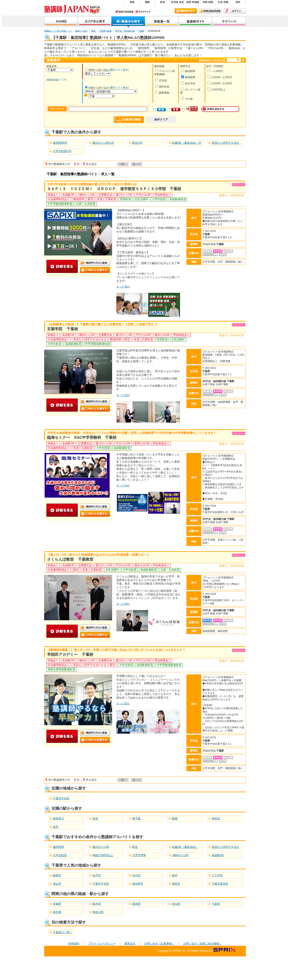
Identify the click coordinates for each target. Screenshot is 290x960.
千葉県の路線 (105, 31)
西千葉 (136, 818)
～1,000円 (217, 71)
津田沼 (216, 818)
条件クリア (161, 119)
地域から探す (94, 22)
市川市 (136, 875)
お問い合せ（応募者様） (159, 943)
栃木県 (97, 903)
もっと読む (123, 286)
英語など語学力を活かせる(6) (230, 142)
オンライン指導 (190, 91)
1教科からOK (180, 855)
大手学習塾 (139, 855)
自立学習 (190, 83)
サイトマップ (143, 11)
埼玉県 (176, 903)
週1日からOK (101, 847)
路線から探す (81, 31)
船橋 (174, 818)
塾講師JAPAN (61, 22)
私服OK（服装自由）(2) (186, 142)
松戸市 (97, 875)
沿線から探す (128, 22)
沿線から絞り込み (98, 87)
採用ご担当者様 (125, 11)
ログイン (235, 10)
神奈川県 (98, 912)
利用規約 (73, 943)
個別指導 (190, 71)
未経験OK (218, 855)
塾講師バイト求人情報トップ (58, 31)
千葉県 (216, 903)
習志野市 (137, 883)
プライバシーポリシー (102, 943)
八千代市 (217, 875)
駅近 (135, 847)
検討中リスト (186, 10)
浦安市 (176, 883)
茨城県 (57, 903)
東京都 (57, 912)
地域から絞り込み (98, 70)
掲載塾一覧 (162, 22)
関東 (93, 31)
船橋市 (57, 875)
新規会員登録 (210, 10)
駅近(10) (137, 142)
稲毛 (95, 818)
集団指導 (190, 77)
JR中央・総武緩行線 (125, 31)
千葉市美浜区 (220, 883)
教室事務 (164, 93)
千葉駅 (141, 31)
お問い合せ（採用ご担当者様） (202, 943)
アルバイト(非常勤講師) (164, 73)
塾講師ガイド (195, 22)
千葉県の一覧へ (62, 932)
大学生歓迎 (60, 855)
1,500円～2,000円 (221, 83)
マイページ (229, 22)
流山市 (57, 883)
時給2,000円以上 (103, 855)
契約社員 (164, 86)
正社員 (163, 80)
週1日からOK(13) (103, 142)
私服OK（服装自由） (185, 847)
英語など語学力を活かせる (228, 847)
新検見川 (58, 818)
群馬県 (136, 903)
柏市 (174, 875)
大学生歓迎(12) (62, 151)
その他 (189, 99)
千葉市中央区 (61, 798)
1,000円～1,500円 (221, 77)
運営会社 (129, 943)
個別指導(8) (60, 142)
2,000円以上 (218, 89)
